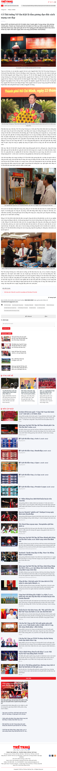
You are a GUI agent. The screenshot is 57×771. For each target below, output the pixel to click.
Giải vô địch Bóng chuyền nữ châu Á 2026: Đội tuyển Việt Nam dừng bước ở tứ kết (35, 653)
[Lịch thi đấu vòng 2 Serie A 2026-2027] (9, 443)
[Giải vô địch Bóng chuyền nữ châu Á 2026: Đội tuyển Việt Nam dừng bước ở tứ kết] (9, 656)
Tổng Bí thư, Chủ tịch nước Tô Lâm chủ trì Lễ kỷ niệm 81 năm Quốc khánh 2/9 (36, 582)
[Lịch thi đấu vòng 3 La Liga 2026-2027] (9, 479)
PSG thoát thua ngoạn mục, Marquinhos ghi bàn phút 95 (36, 525)
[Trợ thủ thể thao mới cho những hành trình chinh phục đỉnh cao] (10, 383)
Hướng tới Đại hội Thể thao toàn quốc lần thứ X (27, 548)
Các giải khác (21, 605)
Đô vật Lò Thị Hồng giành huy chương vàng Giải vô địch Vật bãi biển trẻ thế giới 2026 (37, 666)
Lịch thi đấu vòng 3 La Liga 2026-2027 (34, 475)
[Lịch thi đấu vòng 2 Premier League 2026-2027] (9, 491)
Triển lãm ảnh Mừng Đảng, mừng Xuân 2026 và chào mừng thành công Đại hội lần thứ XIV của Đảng (14, 730)
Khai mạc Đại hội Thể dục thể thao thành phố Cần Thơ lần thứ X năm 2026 (26, 5)
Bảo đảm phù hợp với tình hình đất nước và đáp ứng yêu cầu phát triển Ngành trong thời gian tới (14, 701)
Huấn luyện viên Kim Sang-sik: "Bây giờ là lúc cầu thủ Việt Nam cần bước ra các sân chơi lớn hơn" (36, 611)
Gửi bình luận (6, 328)
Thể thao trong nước (22, 434)
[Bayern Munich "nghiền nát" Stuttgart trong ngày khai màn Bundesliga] (9, 516)
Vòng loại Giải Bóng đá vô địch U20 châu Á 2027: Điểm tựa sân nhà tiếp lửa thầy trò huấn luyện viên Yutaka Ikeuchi (37, 596)
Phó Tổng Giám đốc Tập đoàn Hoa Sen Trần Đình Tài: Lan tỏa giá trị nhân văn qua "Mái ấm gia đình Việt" (28, 392)
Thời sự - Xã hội (5, 387)
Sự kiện (20, 421)
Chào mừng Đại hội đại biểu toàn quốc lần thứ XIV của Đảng (13, 684)
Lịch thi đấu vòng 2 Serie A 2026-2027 (34, 438)
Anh (19, 562)
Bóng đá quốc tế (22, 440)
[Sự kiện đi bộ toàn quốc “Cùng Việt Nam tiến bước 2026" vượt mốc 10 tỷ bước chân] (9, 416)
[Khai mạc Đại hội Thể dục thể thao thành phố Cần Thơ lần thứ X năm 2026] (9, 429)
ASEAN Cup (21, 619)
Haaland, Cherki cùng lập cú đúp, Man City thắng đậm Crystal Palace (36, 554)
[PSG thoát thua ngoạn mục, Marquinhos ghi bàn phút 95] (9, 528)
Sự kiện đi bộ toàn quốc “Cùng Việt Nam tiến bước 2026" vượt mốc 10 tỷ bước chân (36, 413)
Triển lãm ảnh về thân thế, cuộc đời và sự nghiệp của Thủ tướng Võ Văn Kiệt (20, 292)
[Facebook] (50, 755)
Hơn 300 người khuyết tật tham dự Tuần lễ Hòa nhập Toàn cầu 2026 (47, 392)
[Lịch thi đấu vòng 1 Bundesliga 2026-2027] (9, 455)
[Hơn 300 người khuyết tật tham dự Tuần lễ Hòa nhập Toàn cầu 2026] (47, 383)
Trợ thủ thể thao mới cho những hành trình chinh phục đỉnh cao (10, 392)
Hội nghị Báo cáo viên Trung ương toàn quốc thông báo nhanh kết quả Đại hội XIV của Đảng (14, 724)
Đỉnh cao (20, 661)
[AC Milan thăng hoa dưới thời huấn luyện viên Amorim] (9, 503)
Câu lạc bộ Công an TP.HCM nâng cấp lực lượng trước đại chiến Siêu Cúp (36, 639)
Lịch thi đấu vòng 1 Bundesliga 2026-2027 (36, 451)
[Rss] (55, 755)
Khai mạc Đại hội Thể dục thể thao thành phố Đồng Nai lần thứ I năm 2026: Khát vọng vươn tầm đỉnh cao (37, 539)
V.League (20, 634)
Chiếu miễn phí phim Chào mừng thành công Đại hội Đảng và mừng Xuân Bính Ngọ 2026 (15, 719)
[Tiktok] (52, 755)
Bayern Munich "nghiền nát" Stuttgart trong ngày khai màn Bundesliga (36, 513)
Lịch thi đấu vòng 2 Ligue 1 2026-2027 (34, 463)
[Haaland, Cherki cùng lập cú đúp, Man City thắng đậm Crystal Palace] (9, 557)
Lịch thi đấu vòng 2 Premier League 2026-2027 (37, 487)
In (46, 316)
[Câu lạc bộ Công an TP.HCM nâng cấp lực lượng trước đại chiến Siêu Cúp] (9, 642)
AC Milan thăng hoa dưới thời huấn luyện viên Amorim (35, 500)
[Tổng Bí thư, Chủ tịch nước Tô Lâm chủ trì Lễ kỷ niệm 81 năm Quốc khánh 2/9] (9, 585)
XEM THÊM (28, 678)
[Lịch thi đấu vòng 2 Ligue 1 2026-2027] (9, 467)
